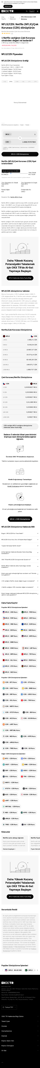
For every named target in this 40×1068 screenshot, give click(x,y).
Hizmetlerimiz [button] (6, 1031)
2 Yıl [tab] (35, 81)
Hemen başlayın (8, 849)
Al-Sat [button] (3, 1050)
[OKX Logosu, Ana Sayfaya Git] (7, 11)
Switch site (8, 6)
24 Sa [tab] (10, 81)
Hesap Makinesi (13, 18)
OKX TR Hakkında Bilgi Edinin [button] (12, 1016)
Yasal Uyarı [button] (5, 1021)
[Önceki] (2, 970)
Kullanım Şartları (8, 946)
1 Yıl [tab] (29, 81)
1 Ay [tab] (23, 81)
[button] (27, 11)
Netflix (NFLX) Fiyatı (16, 197)
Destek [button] (4, 1036)
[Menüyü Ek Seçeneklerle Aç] (38, 11)
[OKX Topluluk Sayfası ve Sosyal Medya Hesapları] (2, 1062)
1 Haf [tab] (17, 81)
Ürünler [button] (4, 1026)
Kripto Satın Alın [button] (7, 1041)
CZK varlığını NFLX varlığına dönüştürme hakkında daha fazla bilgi (18, 426)
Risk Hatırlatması (20, 946)
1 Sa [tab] (5, 81)
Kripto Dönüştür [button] (7, 1046)
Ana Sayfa (3, 18)
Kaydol (32, 11)
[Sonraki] (37, 970)
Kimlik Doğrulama (13, 486)
